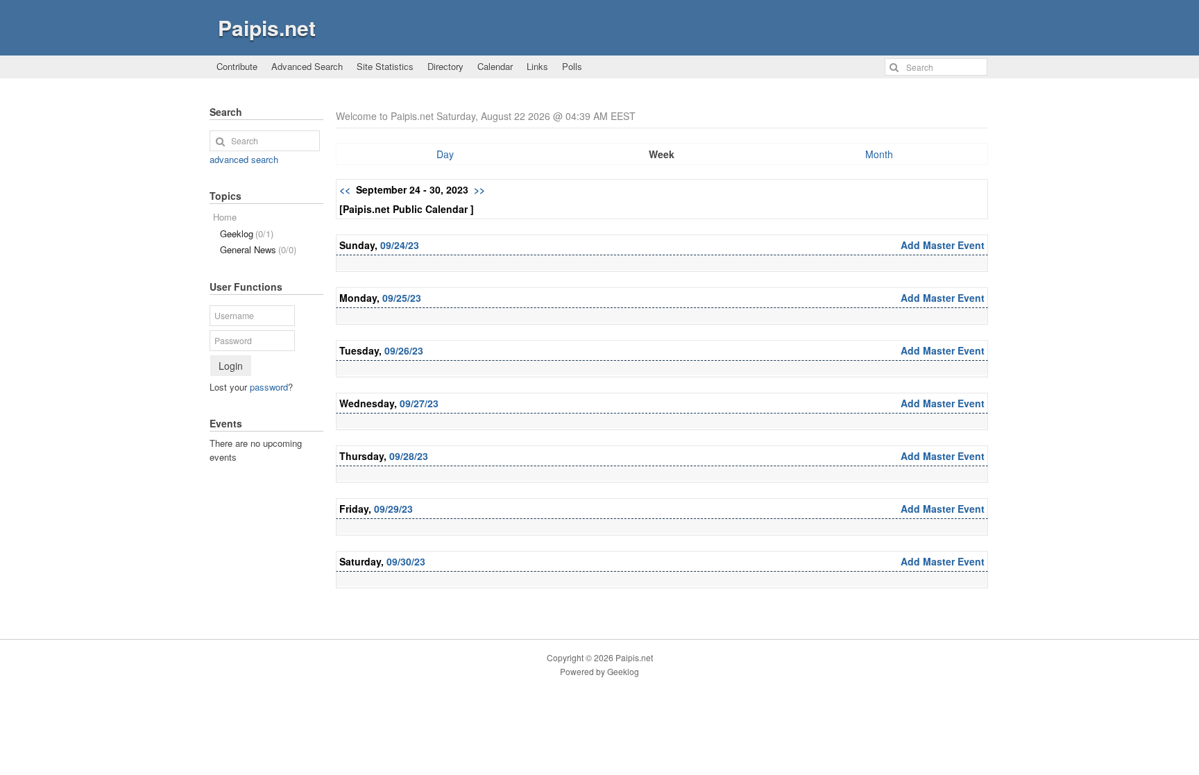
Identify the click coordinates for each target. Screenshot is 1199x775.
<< (344, 189)
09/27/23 (419, 403)
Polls (572, 66)
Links (537, 66)
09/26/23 (403, 350)
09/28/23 (408, 456)
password (269, 386)
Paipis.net (267, 27)
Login (231, 366)
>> (479, 189)
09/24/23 (399, 245)
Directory (445, 66)
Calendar (495, 66)
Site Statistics (385, 66)
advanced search (244, 159)
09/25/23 (401, 298)
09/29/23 (393, 509)
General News (258, 249)
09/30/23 (405, 561)
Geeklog (246, 233)
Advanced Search (307, 66)
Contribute (236, 66)
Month (879, 154)
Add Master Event (943, 245)
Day (445, 154)
